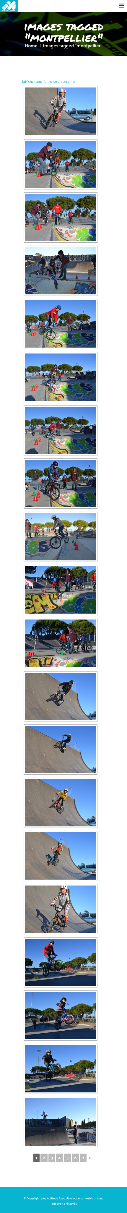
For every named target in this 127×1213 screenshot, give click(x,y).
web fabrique (93, 1198)
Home (31, 46)
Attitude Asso (56, 1198)
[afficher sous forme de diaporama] (49, 82)
